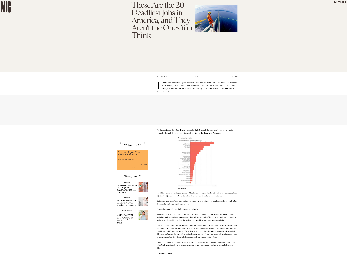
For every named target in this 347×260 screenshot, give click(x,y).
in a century (180, 231)
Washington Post (210, 133)
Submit (144, 164)
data (181, 130)
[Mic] (6, 7)
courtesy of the (198, 133)
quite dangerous (182, 217)
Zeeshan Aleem (163, 76)
